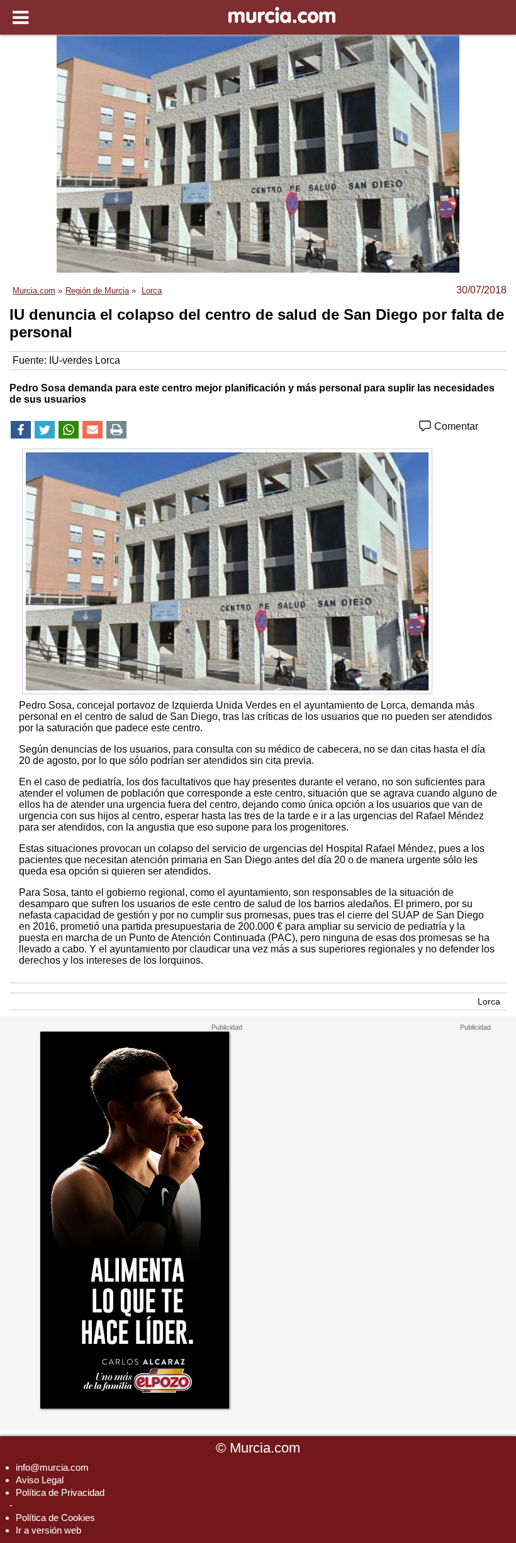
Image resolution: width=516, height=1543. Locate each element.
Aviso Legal (40, 1480)
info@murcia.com (52, 1467)
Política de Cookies (55, 1517)
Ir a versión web (48, 1530)
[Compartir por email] (92, 430)
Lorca (489, 1001)
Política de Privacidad (60, 1492)
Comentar (455, 426)
